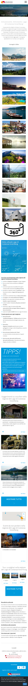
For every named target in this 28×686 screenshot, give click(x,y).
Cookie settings (21, 681)
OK (25, 684)
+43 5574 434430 (14, 654)
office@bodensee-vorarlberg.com (14, 656)
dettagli (4, 248)
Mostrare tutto (14, 499)
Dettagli (14, 681)
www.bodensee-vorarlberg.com (14, 657)
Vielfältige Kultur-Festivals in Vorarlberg (13, 371)
